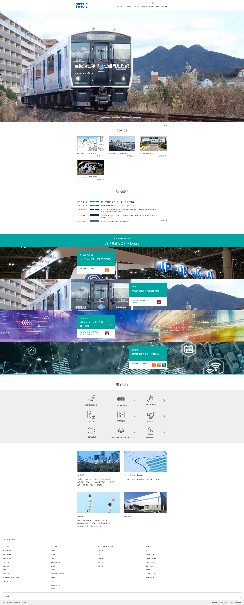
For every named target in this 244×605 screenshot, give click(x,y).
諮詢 (153, 3)
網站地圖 (9, 602)
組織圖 (96, 479)
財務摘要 (126, 479)
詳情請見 (163, 220)
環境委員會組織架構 (101, 520)
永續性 (157, 6)
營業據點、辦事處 (88, 485)
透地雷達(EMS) (151, 437)
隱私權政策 (17, 602)
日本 (139, 3)
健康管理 (105, 523)
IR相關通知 (140, 479)
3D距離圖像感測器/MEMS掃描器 (121, 437)
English (146, 3)
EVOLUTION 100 (120, 6)
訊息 (78, 520)
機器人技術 (151, 421)
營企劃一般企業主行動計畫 (57, 573)
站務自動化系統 (150, 404)
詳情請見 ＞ (100, 156)
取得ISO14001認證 (83, 523)
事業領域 (129, 6)
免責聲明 (157, 479)
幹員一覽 (111, 482)
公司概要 (88, 479)
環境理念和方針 (87, 520)
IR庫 (133, 479)
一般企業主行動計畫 (100, 482)
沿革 (78, 485)
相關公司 (99, 485)
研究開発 (164, 6)
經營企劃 (88, 482)
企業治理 (80, 482)
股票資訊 (149, 479)
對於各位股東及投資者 (147, 6)
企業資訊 (136, 6)
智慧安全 (91, 421)
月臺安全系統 (91, 437)
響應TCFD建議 (95, 523)
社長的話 (80, 479)
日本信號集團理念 (105, 479)
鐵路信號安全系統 (91, 405)
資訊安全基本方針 (96, 526)
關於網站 (24, 602)
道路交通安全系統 (121, 405)
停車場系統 (121, 421)
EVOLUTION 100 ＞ (84, 81)
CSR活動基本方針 (82, 526)
